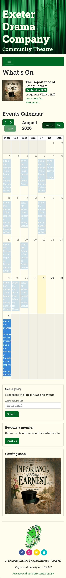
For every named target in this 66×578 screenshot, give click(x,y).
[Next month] (11, 122)
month (49, 125)
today (10, 128)
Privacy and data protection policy (33, 573)
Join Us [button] (12, 440)
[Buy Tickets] (37, 552)
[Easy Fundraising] (44, 552)
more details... (34, 98)
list (59, 125)
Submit (11, 414)
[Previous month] (5, 122)
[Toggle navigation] (9, 61)
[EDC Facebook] (22, 552)
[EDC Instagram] (29, 552)
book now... (32, 102)
